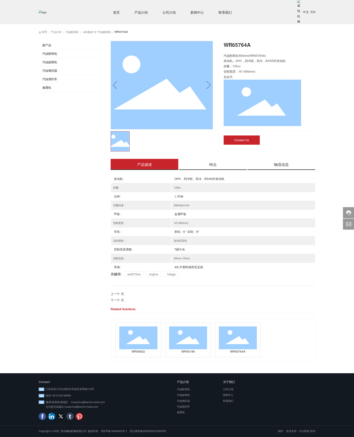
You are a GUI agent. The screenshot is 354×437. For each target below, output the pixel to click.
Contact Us (241, 140)
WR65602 (138, 351)
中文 (306, 12)
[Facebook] (42, 416)
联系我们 (228, 401)
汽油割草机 (72, 32)
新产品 (46, 45)
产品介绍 (56, 32)
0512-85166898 (61, 395)
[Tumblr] (70, 416)
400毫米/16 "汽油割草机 (97, 32)
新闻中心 (228, 395)
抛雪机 (46, 87)
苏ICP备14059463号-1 (114, 431)
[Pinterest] (79, 416)
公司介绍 (228, 389)
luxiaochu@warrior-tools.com (88, 402)
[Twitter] (61, 416)
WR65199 (188, 351)
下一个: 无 (117, 300)
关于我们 (229, 382)
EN (313, 12)
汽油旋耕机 (49, 62)
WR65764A (237, 351)
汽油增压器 (49, 70)
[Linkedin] (51, 416)
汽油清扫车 (49, 79)
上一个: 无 (117, 294)
